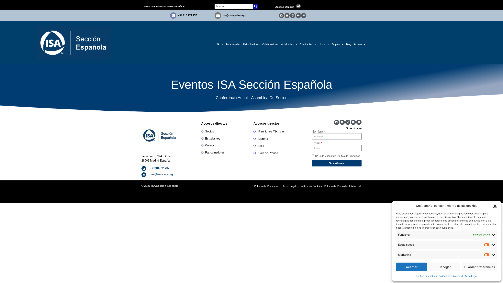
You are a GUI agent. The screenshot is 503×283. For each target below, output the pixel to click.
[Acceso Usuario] (298, 6)
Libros (322, 44)
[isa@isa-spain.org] (218, 15)
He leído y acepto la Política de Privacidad (337, 156)
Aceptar (412, 267)
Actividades (287, 44)
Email (316, 143)
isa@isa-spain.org (234, 15)
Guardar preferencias (479, 267)
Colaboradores (270, 44)
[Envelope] (303, 15)
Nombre (318, 131)
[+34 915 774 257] (173, 15)
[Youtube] (298, 15)
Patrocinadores (251, 44)
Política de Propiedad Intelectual (342, 186)
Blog (348, 44)
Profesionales (233, 44)
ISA (217, 44)
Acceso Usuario (284, 7)
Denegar (445, 267)
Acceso (358, 44)
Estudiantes (306, 44)
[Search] (255, 6)
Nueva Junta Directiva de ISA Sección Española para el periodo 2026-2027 (167, 6)
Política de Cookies (311, 186)
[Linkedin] (281, 15)
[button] (495, 206)
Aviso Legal (471, 276)
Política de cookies (426, 276)
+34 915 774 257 (187, 15)
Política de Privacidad (451, 276)
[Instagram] (292, 15)
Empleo (336, 44)
